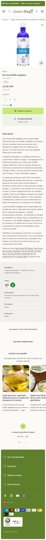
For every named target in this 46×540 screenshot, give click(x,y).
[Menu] (21, 518)
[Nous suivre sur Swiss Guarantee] (24, 495)
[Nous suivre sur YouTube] (17, 495)
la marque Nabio (21, 256)
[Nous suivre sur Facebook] (5, 495)
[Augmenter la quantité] (15, 99)
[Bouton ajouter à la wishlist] (42, 25)
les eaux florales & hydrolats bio (20, 254)
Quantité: (5, 94)
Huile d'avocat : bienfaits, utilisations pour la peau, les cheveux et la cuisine (15, 397)
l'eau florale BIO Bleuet (24, 248)
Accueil (4, 20)
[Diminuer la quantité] (6, 99)
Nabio (4, 71)
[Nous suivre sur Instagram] (11, 495)
